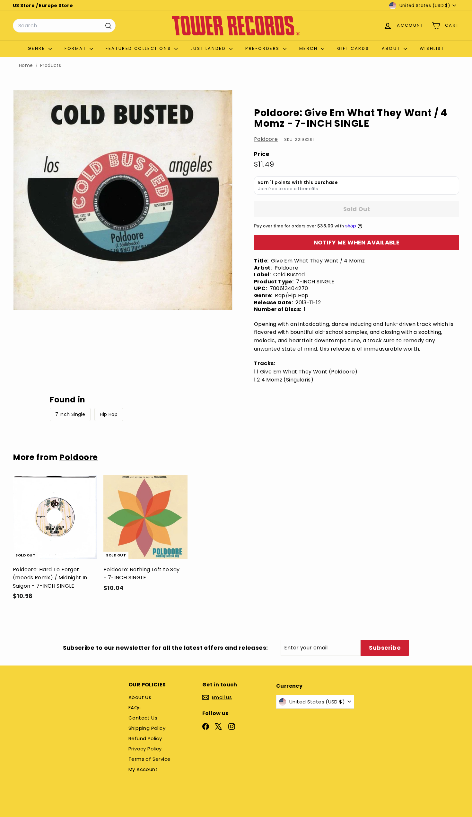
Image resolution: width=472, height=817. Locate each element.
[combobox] (64, 26)
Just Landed (209, 48)
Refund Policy (145, 738)
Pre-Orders (263, 48)
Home (26, 65)
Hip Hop (109, 414)
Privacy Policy (145, 748)
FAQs (134, 707)
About (392, 48)
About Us (139, 697)
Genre (37, 48)
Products (50, 65)
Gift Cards (353, 48)
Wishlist (432, 48)
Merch (309, 48)
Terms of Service (149, 759)
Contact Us (142, 717)
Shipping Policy (146, 728)
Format (76, 48)
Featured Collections (139, 48)
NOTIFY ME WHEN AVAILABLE (357, 242)
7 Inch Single (70, 414)
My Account (143, 769)
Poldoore (266, 139)
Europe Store (56, 5)
